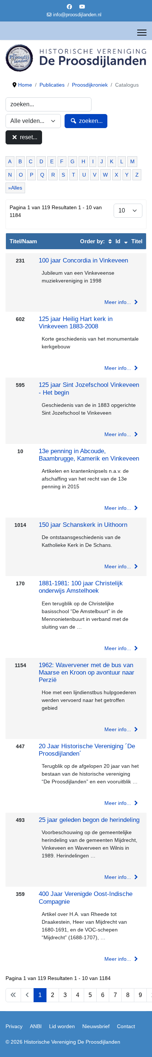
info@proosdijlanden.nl (77, 14)
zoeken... (90, 121)
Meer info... (118, 302)
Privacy (14, 1026)
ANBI (36, 1026)
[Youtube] (82, 7)
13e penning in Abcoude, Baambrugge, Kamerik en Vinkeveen (89, 455)
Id (117, 241)
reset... (27, 137)
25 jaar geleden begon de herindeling (89, 819)
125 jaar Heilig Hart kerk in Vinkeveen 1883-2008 (76, 322)
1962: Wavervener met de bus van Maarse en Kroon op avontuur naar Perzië (86, 672)
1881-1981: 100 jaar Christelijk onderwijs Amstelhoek (81, 587)
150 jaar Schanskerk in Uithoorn (83, 524)
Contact (126, 1026)
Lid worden (62, 1026)
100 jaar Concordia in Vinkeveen (83, 260)
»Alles (15, 188)
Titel (136, 241)
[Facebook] (69, 7)
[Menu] (141, 32)
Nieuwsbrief (96, 1026)
